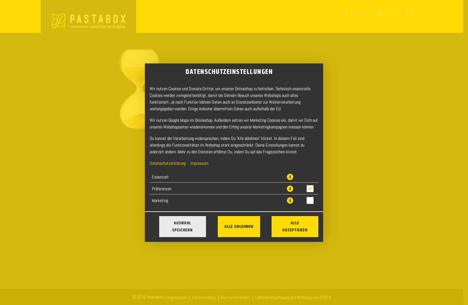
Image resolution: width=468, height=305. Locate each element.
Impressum (199, 163)
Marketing (160, 200)
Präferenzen (161, 189)
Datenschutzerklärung (168, 163)
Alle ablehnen (238, 226)
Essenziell (160, 177)
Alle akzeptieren (295, 227)
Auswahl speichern (182, 227)
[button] (290, 177)
